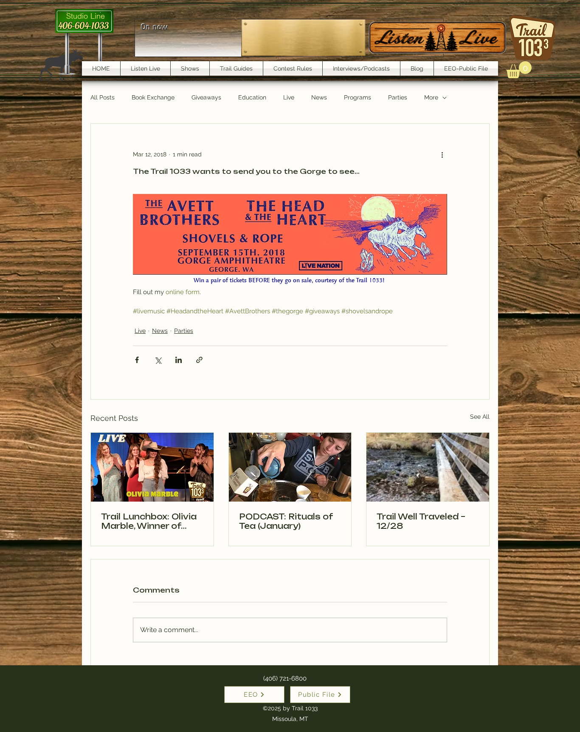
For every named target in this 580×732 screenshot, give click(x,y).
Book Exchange (153, 97)
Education (252, 97)
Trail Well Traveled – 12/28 (421, 521)
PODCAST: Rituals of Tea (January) (285, 521)
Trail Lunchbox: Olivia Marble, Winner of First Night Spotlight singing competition (149, 521)
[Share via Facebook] (137, 360)
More (431, 97)
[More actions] (442, 154)
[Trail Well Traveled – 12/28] (427, 467)
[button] (519, 69)
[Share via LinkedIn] (179, 360)
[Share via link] (199, 360)
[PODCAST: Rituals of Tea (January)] (290, 467)
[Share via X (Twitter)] (158, 360)
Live (288, 97)
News (319, 97)
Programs (357, 97)
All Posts (102, 97)
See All (480, 416)
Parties (397, 97)
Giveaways (206, 97)
